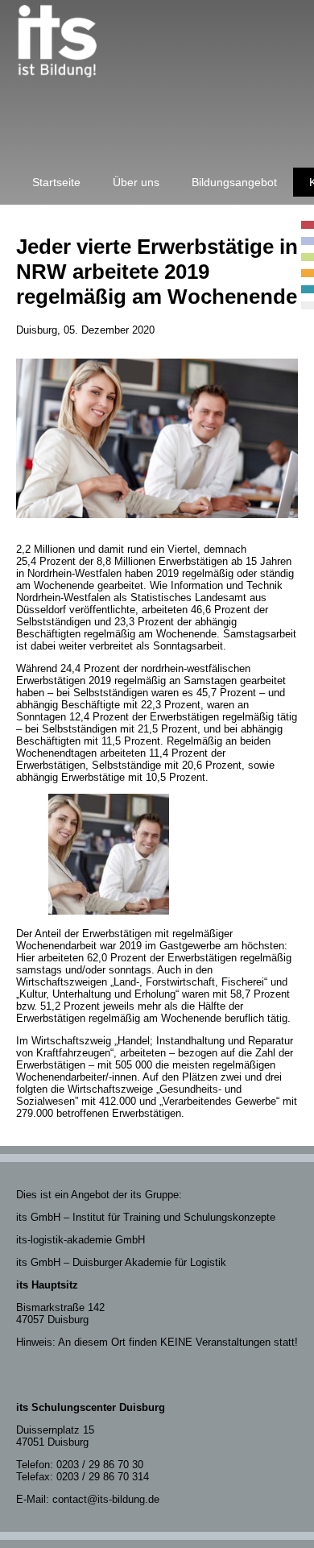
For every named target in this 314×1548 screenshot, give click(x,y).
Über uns (136, 182)
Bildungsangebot (234, 182)
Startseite (56, 182)
